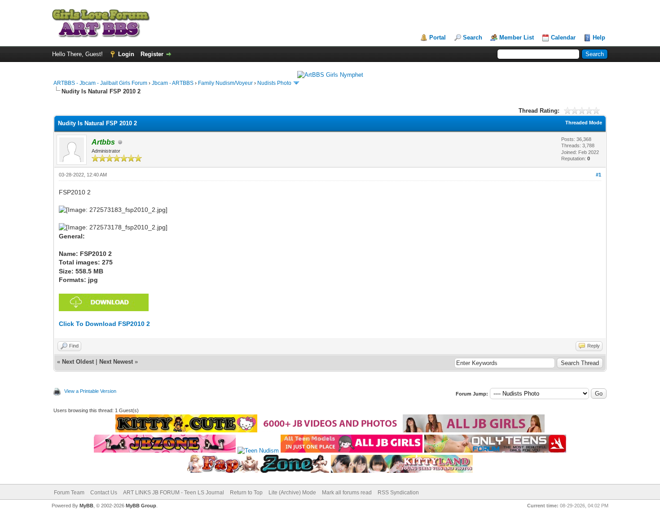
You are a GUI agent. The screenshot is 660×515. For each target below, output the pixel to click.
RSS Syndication (398, 492)
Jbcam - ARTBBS (173, 83)
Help (599, 37)
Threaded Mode (583, 122)
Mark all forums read (347, 492)
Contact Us (103, 492)
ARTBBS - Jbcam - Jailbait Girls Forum (100, 83)
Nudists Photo (274, 83)
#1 (598, 174)
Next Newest (116, 361)
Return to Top (246, 492)
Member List (516, 37)
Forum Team (69, 492)
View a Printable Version (90, 391)
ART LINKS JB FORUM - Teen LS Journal (173, 492)
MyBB (86, 505)
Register (152, 54)
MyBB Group (141, 505)
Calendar (563, 37)
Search (472, 37)
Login (126, 54)
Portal (437, 37)
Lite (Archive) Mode (292, 492)
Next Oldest (78, 361)
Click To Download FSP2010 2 (104, 323)
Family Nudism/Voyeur (225, 83)
